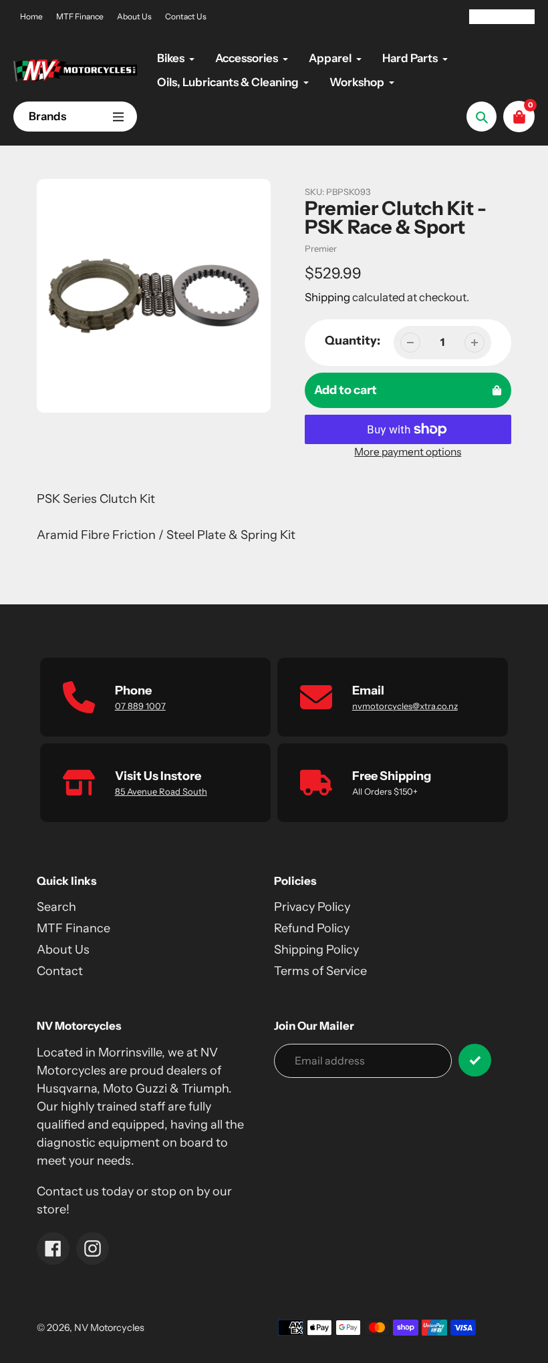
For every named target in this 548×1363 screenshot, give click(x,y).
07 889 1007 (140, 706)
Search (56, 907)
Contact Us (186, 16)
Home (31, 16)
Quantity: (352, 340)
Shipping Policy (316, 949)
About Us (134, 16)
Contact (60, 971)
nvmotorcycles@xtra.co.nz (405, 706)
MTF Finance (80, 16)
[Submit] (474, 1060)
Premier (321, 248)
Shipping (327, 297)
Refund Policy (312, 928)
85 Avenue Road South (161, 791)
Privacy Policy (312, 907)
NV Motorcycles (109, 1328)
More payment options (407, 451)
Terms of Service (320, 971)
